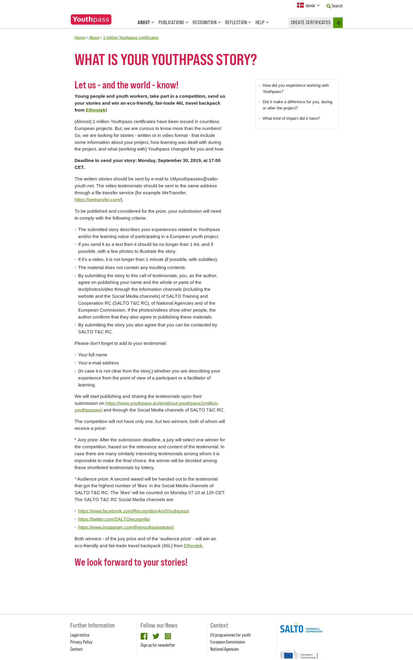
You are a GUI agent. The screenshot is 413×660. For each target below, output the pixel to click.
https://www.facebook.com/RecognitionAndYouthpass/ (133, 511)
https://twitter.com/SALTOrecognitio (114, 519)
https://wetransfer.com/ (98, 199)
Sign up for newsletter (158, 645)
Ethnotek (96, 110)
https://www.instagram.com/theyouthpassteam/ (126, 527)
